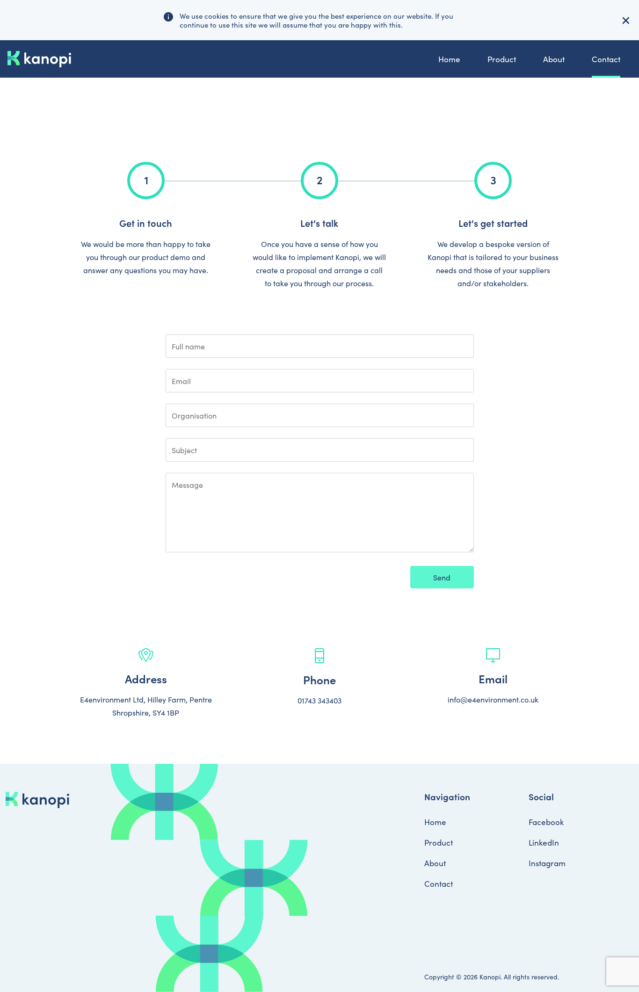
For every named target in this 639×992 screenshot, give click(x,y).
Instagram (547, 863)
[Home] (39, 59)
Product (501, 59)
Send (441, 577)
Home (449, 59)
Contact (606, 59)
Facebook (546, 821)
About (554, 59)
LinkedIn (544, 842)
